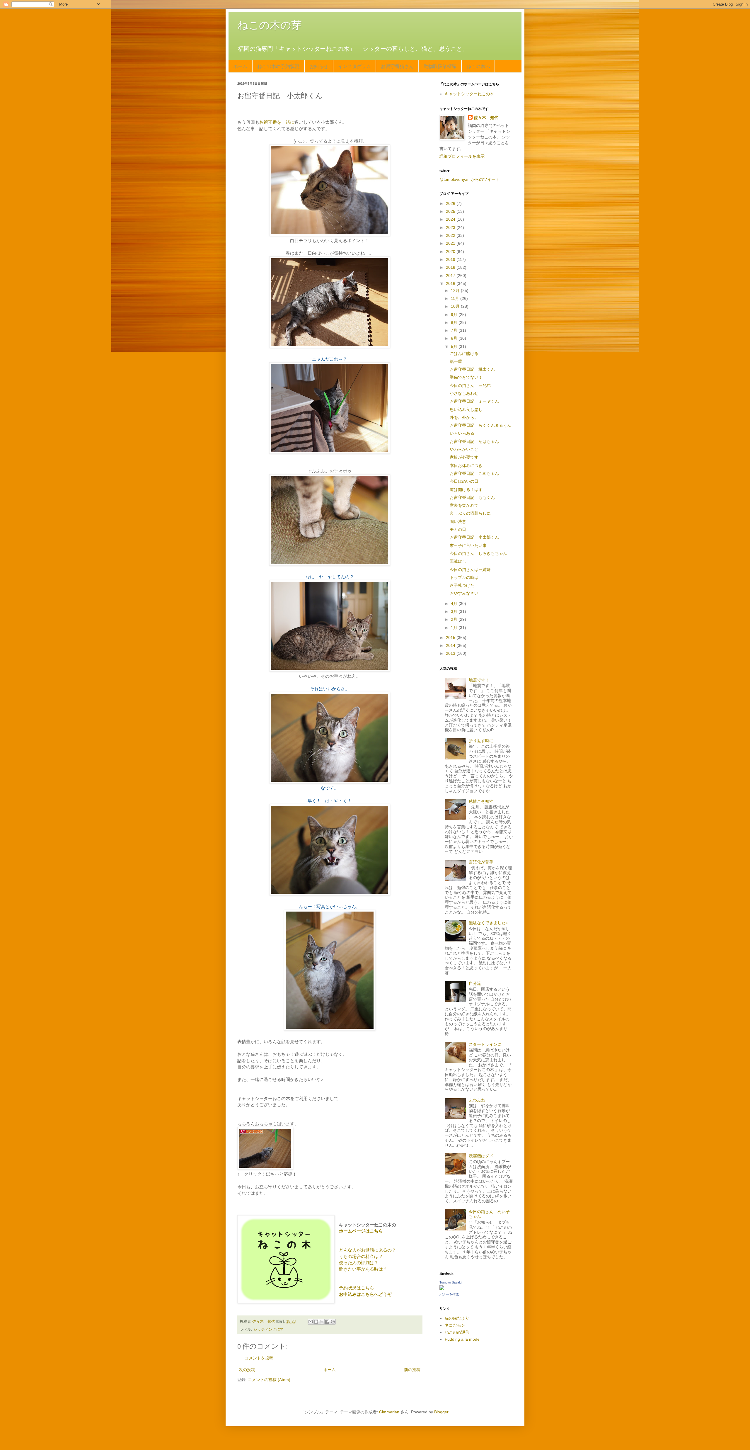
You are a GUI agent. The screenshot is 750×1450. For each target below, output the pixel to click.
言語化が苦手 (481, 862)
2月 (454, 619)
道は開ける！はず (466, 489)
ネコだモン (455, 1325)
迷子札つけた (462, 585)
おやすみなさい (464, 593)
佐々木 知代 (486, 117)
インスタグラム (354, 66)
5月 (454, 346)
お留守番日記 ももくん (472, 497)
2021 (451, 243)
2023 (451, 227)
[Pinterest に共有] (333, 1322)
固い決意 (458, 521)
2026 (451, 203)
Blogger (441, 1412)
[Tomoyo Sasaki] (441, 1288)
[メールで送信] (310, 1322)
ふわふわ (477, 1100)
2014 (451, 645)
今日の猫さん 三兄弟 (470, 385)
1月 (454, 627)
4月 (454, 603)
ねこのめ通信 (457, 1332)
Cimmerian (389, 1412)
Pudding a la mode (462, 1339)
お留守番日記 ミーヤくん (474, 401)
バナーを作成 (449, 1294)
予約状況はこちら (356, 1287)
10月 (456, 306)
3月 (454, 611)
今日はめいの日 (464, 481)
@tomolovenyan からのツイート (469, 179)
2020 (451, 251)
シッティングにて (268, 1329)
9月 (454, 314)
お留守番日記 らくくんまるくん (480, 425)
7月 (454, 330)
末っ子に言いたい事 (468, 545)
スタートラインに (485, 1044)
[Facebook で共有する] (327, 1322)
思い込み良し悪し (466, 409)
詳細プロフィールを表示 (462, 156)
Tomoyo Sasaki (450, 1282)
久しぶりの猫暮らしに (470, 513)
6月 (454, 338)
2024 (451, 219)
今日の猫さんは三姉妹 (470, 569)
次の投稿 (247, 1369)
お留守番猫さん (397, 66)
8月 (454, 322)
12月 (456, 290)
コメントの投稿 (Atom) (269, 1379)
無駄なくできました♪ (488, 922)
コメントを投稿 (259, 1358)
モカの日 (458, 529)
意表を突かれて (464, 505)
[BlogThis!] (316, 1322)
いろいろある (462, 433)
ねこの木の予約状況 (278, 66)
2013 (451, 653)
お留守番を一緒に (276, 122)
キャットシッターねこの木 (469, 93)
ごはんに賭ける (464, 353)
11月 (455, 298)
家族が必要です (464, 457)
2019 (451, 259)
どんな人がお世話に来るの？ (367, 1249)
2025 (451, 211)
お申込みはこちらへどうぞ (365, 1294)
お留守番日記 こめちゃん (474, 473)
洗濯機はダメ (481, 1155)
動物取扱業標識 (440, 66)
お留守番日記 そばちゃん (474, 441)
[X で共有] (322, 1322)
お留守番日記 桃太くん (472, 369)
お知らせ (318, 66)
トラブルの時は (464, 577)
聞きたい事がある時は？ (363, 1269)
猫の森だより (457, 1318)
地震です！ (479, 680)
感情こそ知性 (481, 801)
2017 (451, 275)
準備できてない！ (466, 377)
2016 (451, 283)
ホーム (240, 66)
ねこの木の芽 (269, 25)
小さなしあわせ (464, 393)
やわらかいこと (464, 449)
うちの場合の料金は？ (361, 1256)
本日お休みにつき (466, 465)
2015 (451, 637)
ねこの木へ (478, 66)
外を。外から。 (464, 417)
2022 (451, 235)
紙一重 (456, 361)
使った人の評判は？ (359, 1262)
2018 (451, 267)
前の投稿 (412, 1369)
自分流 (475, 983)
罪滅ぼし (458, 561)
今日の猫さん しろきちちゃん (478, 553)
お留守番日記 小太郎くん (474, 537)
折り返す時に (481, 740)
